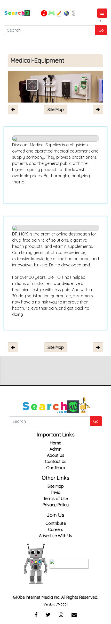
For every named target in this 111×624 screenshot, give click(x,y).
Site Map (55, 486)
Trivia (55, 492)
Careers (55, 529)
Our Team (55, 467)
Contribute (55, 523)
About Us (55, 455)
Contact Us (55, 461)
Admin (55, 449)
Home (55, 442)
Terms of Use (55, 498)
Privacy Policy (56, 504)
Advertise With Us (55, 535)
